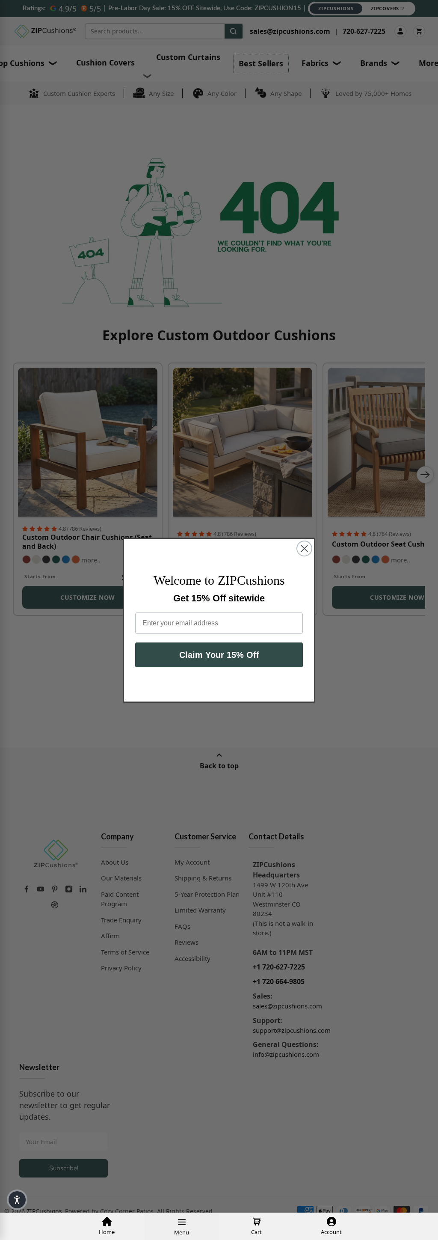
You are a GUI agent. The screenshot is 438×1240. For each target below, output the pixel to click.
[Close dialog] (304, 548)
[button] (17, 1199)
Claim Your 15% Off (219, 655)
